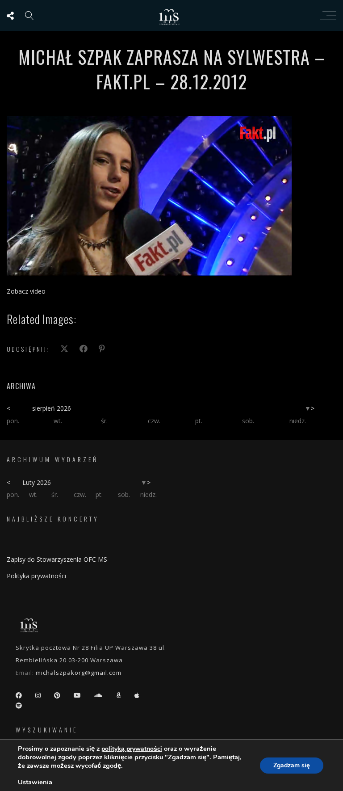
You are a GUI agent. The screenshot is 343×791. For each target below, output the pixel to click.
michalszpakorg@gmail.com (78, 673)
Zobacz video (26, 291)
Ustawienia (35, 782)
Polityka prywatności (36, 576)
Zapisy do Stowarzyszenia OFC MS (57, 559)
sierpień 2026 (51, 408)
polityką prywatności (131, 749)
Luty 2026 (36, 482)
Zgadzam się (291, 765)
